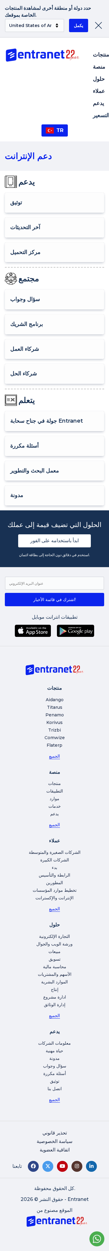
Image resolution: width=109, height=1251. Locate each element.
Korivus (54, 722)
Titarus (54, 707)
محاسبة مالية (54, 966)
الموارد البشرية (54, 982)
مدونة (54, 1058)
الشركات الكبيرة (54, 860)
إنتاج (54, 989)
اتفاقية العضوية (55, 1150)
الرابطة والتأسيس (54, 875)
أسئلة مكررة (54, 1073)
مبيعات (54, 951)
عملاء (99, 91)
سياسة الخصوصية (54, 1141)
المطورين (54, 882)
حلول (99, 79)
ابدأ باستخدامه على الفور (54, 540)
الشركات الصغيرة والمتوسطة (55, 852)
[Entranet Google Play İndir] (75, 631)
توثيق (54, 1081)
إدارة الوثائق (54, 1004)
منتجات (54, 783)
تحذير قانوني (54, 1133)
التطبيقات (54, 791)
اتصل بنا (55, 1088)
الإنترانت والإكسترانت (54, 898)
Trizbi (54, 730)
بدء (54, 867)
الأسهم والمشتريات (54, 974)
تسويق (55, 959)
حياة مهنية (54, 1050)
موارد (54, 798)
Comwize (55, 737)
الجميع (54, 756)
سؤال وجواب (54, 1066)
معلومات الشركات (54, 1043)
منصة (99, 66)
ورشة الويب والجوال (54, 944)
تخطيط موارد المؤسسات (55, 890)
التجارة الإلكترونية (54, 936)
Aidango (55, 699)
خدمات (54, 806)
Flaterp (54, 745)
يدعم (98, 103)
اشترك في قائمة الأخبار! (54, 599)
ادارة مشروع (54, 997)
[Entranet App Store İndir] (33, 631)
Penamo (54, 715)
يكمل (78, 25)
